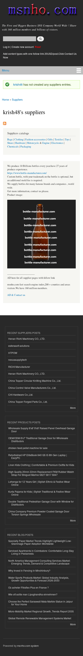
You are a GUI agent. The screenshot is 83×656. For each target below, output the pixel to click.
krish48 (18, 84)
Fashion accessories (35, 139)
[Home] (41, 10)
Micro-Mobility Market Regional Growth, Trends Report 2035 (41, 611)
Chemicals (13, 146)
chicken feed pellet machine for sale (28, 448)
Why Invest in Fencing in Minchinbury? (29, 570)
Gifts (50, 139)
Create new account (23, 46)
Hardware (20, 143)
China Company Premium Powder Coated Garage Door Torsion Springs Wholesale (38, 513)
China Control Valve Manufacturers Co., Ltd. (32, 387)
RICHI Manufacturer (19, 366)
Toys (67, 139)
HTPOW (12, 352)
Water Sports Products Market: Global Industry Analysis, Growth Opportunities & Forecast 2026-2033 (38, 579)
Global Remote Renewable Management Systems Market (39, 618)
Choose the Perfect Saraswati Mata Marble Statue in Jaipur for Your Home (40, 603)
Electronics (57, 143)
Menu (5, 70)
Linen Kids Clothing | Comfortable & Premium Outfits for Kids (41, 465)
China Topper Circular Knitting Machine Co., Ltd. (34, 380)
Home (5, 99)
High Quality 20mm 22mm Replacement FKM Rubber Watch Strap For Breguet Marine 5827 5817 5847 (41, 473)
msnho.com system (28, 645)
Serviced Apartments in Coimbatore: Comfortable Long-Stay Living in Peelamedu (41, 552)
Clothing (18, 139)
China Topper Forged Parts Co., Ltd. (28, 401)
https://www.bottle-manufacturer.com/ (27, 173)
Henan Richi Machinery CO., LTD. (26, 338)
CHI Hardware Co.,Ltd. (20, 394)
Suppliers (17, 99)
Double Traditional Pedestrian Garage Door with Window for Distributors (41, 503)
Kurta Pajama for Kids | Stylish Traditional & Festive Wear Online (39, 493)
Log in (6, 46)
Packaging (25, 146)
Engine (46, 143)
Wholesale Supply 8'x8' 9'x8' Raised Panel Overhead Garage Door (41, 429)
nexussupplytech (17, 359)
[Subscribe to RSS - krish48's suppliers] (4, 122)
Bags (9, 139)
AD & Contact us (16, 295)
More (73, 407)
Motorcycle (33, 143)
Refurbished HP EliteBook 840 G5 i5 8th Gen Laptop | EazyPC (37, 456)
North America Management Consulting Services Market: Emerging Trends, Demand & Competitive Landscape (39, 562)
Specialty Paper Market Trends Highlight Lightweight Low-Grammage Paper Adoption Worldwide (40, 542)
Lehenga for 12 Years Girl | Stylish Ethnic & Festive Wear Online (39, 483)
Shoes (10, 143)
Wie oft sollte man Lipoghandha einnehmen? (32, 594)
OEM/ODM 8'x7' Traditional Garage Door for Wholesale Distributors (38, 439)
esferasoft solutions (18, 345)
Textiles (59, 139)
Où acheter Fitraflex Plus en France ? (28, 587)
